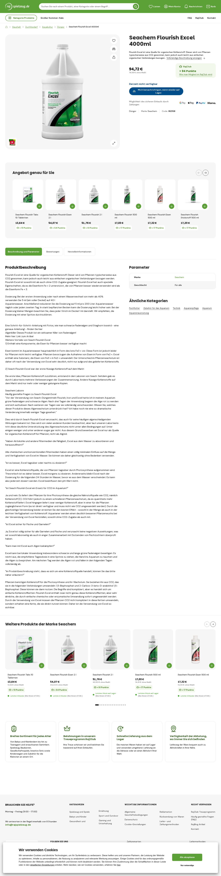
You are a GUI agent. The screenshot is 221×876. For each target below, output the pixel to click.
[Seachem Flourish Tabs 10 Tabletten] (27, 194)
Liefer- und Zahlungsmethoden (169, 823)
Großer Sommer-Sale (52, 18)
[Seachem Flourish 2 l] (94, 194)
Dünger (132, 111)
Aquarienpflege (191, 308)
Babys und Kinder (77, 816)
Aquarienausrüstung (139, 313)
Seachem (152, 111)
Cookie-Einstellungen (135, 824)
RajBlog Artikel (198, 824)
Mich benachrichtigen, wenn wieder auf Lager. (159, 91)
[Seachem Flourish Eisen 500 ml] (160, 194)
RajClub (199, 18)
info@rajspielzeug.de (18, 824)
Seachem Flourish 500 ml (126, 216)
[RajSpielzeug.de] (6, 26)
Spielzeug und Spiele (79, 811)
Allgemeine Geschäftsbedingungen (136, 813)
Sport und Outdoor (108, 815)
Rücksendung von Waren (172, 816)
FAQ (190, 18)
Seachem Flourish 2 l (92, 214)
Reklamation (166, 811)
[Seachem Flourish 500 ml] (127, 194)
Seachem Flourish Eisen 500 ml (159, 216)
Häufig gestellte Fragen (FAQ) (202, 818)
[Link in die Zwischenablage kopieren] (113, 57)
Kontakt (211, 18)
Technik (176, 308)
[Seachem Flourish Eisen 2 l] (61, 194)
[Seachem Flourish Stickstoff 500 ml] (193, 194)
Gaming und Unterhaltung (105, 822)
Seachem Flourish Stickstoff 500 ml (190, 216)
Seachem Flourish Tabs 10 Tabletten (26, 216)
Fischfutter (134, 308)
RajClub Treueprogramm (203, 811)
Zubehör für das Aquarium (156, 308)
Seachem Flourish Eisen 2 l (60, 216)
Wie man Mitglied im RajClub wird (195, 74)
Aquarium (207, 308)
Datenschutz (131, 819)
